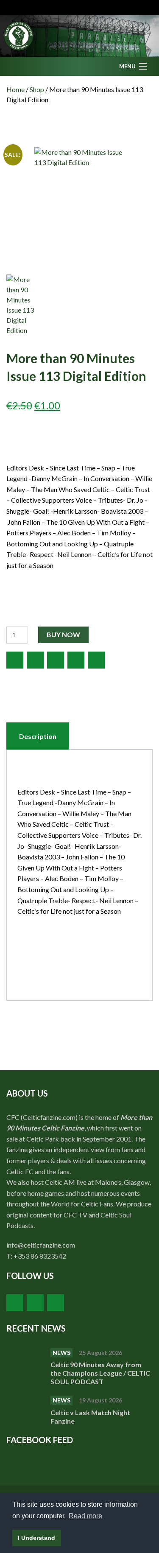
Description (37, 736)
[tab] (37, 736)
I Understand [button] (36, 1537)
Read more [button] (85, 1515)
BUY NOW (63, 634)
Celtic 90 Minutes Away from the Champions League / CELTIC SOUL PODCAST (100, 1372)
